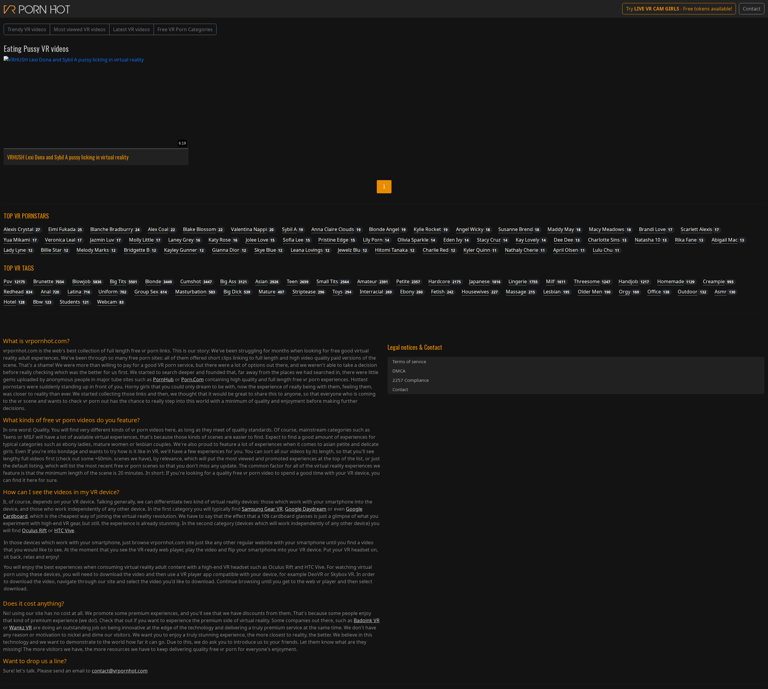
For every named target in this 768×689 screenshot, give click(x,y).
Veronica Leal (63, 239)
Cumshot (196, 281)
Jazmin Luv (105, 239)
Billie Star (54, 250)
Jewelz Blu (352, 250)
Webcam (110, 301)
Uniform (112, 291)
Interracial (376, 291)
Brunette (48, 281)
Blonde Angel (387, 229)
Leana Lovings (310, 250)
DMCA (399, 371)
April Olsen (569, 250)
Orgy (629, 291)
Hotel (14, 301)
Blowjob (86, 281)
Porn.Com (192, 379)
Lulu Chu (606, 250)
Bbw (42, 301)
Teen (297, 281)
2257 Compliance (410, 380)
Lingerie (523, 281)
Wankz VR (20, 627)
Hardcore (444, 281)
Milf (556, 281)
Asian (266, 281)
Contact (751, 8)
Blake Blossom (203, 229)
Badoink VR (367, 620)
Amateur (372, 281)
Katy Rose (222, 239)
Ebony (411, 291)
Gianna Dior (229, 250)
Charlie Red (439, 250)
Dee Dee (567, 239)
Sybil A (292, 229)
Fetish (442, 291)
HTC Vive (64, 530)
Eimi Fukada (65, 229)
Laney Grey (184, 239)
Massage (520, 291)
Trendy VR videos (27, 29)
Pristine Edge (336, 239)
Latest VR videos (131, 29)
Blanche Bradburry (115, 229)
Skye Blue (268, 250)
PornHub (163, 379)
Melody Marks (96, 250)
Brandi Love (655, 229)
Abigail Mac (728, 239)
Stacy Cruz (492, 239)
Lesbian (556, 291)
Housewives (480, 291)
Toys (341, 291)
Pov (14, 281)
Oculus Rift (34, 530)
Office (658, 291)
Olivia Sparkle (416, 239)
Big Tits (123, 281)
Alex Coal (161, 229)
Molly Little (144, 239)
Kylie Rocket (431, 229)
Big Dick (237, 291)
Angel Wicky (473, 229)
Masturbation (195, 291)
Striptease (308, 291)
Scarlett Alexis (700, 229)
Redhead (18, 291)
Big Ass (233, 281)
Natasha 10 (651, 239)
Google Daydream (305, 509)
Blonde (158, 281)
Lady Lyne (18, 250)
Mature (271, 291)
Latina (79, 291)
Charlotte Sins (607, 239)
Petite (408, 281)
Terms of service (409, 361)
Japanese (484, 281)
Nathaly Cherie (525, 250)
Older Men (594, 291)
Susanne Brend (518, 229)
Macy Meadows (610, 229)
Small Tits (332, 281)
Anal (50, 291)
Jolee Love (260, 239)
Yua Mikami (20, 239)
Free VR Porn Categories (185, 29)
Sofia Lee (296, 239)
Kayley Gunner (184, 250)
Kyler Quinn (480, 250)
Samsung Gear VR (262, 509)
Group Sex (150, 291)
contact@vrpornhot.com (120, 670)
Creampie (718, 281)
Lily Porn (376, 239)
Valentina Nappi (252, 229)
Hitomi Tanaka (394, 250)
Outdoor (692, 291)
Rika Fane (689, 239)
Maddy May (564, 229)
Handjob (634, 281)
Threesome (592, 281)
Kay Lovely (531, 239)
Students (74, 301)
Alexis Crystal (22, 229)
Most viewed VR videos (80, 29)
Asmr (725, 291)
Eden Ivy (456, 239)
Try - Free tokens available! (679, 8)
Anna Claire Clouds (336, 229)
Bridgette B (140, 250)
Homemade (676, 281)
